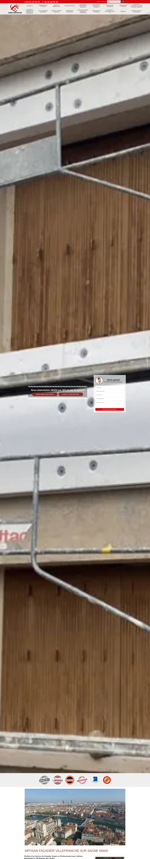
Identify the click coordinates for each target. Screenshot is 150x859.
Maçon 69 (123, 11)
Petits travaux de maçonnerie (43, 11)
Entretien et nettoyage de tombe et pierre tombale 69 (136, 6)
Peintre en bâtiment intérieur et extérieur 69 (83, 11)
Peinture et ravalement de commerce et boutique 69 (30, 11)
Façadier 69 (30, 5)
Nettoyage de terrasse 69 (109, 6)
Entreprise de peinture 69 (70, 11)
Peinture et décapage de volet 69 (110, 11)
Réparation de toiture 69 (123, 6)
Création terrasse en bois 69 (56, 11)
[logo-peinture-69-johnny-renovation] (15, 8)
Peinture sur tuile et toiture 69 (136, 11)
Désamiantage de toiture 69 (43, 6)
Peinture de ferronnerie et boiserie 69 (83, 6)
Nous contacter (71, 394)
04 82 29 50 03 (33, 2)
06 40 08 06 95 (51, 2)
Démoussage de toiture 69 (96, 11)
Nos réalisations (44, 394)
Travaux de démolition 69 (56, 6)
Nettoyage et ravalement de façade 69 (96, 6)
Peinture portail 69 (70, 5)
